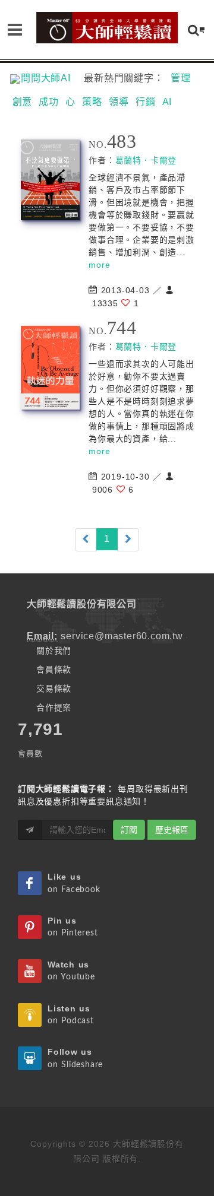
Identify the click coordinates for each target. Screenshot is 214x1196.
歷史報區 (171, 830)
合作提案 (53, 707)
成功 (49, 102)
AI (167, 102)
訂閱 (129, 830)
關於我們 (53, 650)
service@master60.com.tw (121, 636)
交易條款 (53, 688)
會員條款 (53, 669)
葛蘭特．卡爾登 (146, 160)
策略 (92, 102)
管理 (181, 78)
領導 (119, 102)
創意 (22, 102)
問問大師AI (51, 78)
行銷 (146, 102)
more (99, 264)
